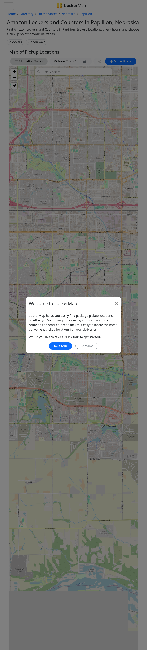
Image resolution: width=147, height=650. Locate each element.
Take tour (60, 346)
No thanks (86, 346)
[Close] (117, 304)
